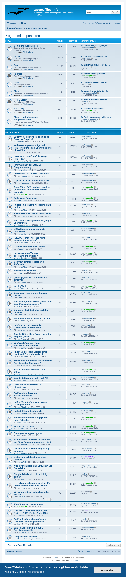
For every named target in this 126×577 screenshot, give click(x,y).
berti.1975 (21, 497)
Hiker (86, 102)
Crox (23, 339)
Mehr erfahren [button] (36, 571)
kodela (23, 282)
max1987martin (90, 504)
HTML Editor (20, 100)
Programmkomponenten (22, 36)
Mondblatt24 (89, 47)
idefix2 (23, 462)
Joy (22, 479)
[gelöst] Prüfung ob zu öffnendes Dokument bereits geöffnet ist (30, 520)
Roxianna (21, 374)
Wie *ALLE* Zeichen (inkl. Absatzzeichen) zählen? (27, 344)
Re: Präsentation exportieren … (94, 74)
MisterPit (20, 142)
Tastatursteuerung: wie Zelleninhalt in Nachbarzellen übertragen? (33, 361)
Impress (18, 74)
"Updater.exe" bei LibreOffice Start (31, 180)
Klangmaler (25, 183)
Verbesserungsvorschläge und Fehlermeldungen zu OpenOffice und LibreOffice (33, 148)
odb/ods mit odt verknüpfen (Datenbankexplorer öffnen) (28, 326)
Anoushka (21, 515)
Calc (16, 65)
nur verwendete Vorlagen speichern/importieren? (26, 254)
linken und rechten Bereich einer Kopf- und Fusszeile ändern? (30, 353)
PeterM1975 (26, 216)
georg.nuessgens (91, 119)
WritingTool (20, 286)
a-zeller (24, 234)
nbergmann (21, 422)
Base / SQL (19, 108)
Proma (20, 470)
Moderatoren (28, 52)
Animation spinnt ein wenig (28, 433)
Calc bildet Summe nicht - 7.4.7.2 (31, 378)
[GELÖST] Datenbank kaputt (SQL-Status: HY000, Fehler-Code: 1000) (31, 512)
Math (16, 91)
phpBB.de (74, 560)
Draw (16, 82)
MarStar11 (25, 533)
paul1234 (21, 380)
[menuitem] (24, 23)
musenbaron (22, 453)
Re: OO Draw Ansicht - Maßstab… (95, 82)
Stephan (20, 153)
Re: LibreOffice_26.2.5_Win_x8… (95, 46)
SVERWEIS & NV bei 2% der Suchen (32, 213)
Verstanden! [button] (107, 570)
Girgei (23, 407)
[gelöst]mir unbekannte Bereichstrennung (25, 394)
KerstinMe (88, 137)
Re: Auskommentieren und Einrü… (96, 117)
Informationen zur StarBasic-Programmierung (28, 166)
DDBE (23, 348)
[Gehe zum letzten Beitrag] (94, 137)
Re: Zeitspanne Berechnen (92, 108)
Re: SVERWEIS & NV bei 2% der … (95, 65)
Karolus (87, 67)
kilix (18, 524)
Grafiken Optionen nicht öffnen (29, 246)
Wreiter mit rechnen (24, 426)
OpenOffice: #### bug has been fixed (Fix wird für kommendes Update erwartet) (32, 189)
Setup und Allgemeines (26, 46)
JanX (19, 435)
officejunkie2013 (90, 93)
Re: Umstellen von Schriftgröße (94, 91)
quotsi (86, 84)
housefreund (26, 445)
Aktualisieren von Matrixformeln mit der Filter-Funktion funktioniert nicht (32, 440)
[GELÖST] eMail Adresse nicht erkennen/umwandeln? (29, 239)
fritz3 (19, 389)
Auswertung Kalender (25, 270)
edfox (19, 273)
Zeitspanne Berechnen (25, 198)
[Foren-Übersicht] (19, 10)
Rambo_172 (22, 200)
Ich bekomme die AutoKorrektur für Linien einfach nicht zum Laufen (32, 484)
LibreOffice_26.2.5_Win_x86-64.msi (31, 174)
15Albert (87, 58)
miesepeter (89, 76)
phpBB (54, 557)
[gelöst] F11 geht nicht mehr (28, 411)
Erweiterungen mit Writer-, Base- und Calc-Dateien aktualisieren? (33, 302)
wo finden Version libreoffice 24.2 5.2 (33, 318)
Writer (17, 56)
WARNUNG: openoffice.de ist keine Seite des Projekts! (31, 138)
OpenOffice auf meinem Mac (28, 504)
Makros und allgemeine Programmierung (26, 118)
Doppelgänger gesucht (25, 536)
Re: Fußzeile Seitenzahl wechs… (95, 56)
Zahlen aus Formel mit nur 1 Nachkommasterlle (28, 529)
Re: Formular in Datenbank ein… (95, 100)
